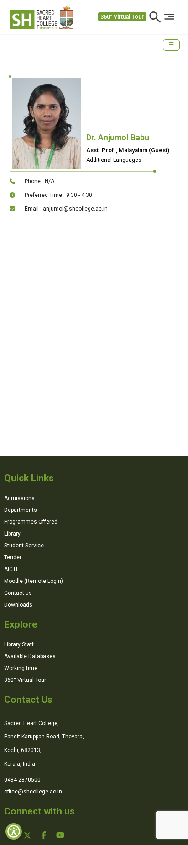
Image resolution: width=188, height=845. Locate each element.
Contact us (18, 593)
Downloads (18, 605)
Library (12, 534)
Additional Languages (113, 160)
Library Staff (19, 644)
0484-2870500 (22, 780)
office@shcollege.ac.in (33, 791)
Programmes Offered (30, 522)
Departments (20, 510)
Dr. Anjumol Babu (117, 137)
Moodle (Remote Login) (33, 581)
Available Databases (30, 656)
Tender (12, 557)
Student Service (24, 545)
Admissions (19, 498)
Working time (20, 668)
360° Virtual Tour (122, 17)
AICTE (11, 569)
